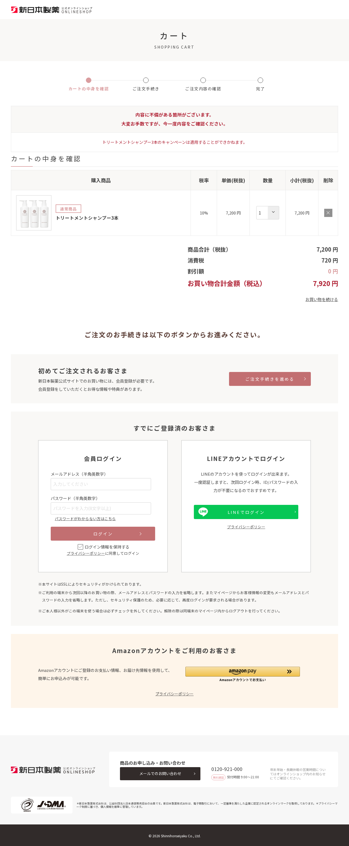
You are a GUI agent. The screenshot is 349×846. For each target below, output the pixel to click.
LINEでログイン (246, 512)
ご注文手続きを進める (269, 379)
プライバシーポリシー (86, 553)
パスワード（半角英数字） (75, 498)
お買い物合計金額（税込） (227, 283)
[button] (242, 674)
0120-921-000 (226, 768)
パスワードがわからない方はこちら (85, 518)
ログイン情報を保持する (107, 547)
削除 (328, 213)
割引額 (196, 271)
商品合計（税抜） (209, 249)
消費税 (196, 260)
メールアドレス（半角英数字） (79, 474)
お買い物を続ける (321, 299)
